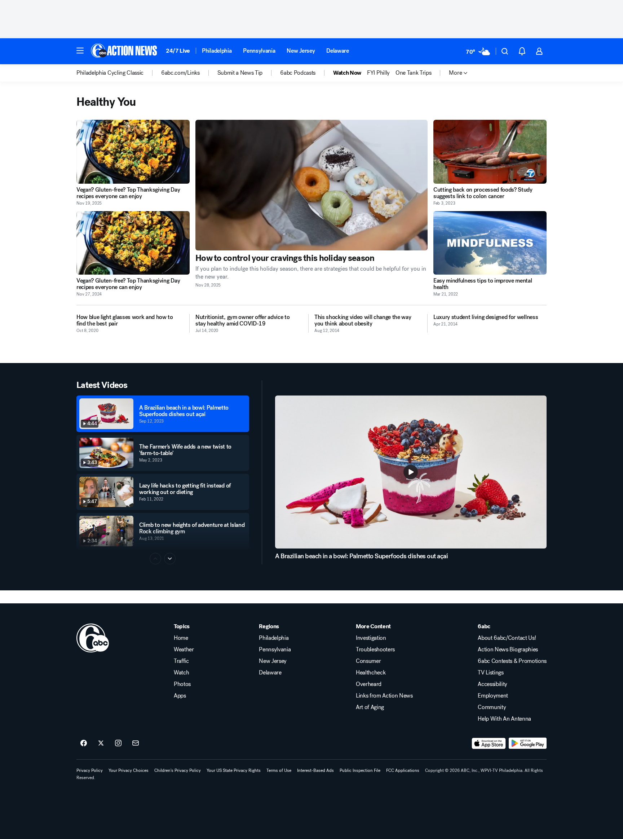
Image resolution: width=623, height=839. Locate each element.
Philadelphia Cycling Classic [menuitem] (109, 73)
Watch (181, 673)
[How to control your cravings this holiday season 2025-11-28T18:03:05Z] (311, 185)
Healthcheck (370, 673)
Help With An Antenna (504, 719)
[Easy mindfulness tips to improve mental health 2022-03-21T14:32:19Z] (490, 243)
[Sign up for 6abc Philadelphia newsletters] (135, 743)
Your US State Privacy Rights (234, 770)
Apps (180, 696)
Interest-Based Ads (315, 770)
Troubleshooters (375, 649)
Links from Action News (384, 696)
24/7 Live (178, 50)
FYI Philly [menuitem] (378, 73)
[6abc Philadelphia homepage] (124, 51)
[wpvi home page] (92, 638)
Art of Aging (370, 707)
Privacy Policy (89, 770)
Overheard (368, 684)
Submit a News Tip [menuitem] (240, 73)
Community (492, 707)
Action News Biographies (508, 649)
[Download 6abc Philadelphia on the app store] (489, 743)
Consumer (368, 661)
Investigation (371, 638)
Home (181, 638)
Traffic (181, 661)
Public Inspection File (360, 770)
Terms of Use (278, 770)
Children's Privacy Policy (177, 770)
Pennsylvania (259, 50)
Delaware (337, 50)
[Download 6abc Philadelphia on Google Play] (528, 743)
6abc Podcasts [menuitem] (297, 73)
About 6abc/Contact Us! (507, 638)
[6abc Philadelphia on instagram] (118, 743)
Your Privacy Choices (129, 770)
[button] (80, 50)
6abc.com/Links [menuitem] (180, 73)
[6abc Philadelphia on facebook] (83, 743)
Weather (184, 649)
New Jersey (301, 50)
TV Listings (490, 673)
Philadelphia (216, 50)
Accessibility (492, 684)
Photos (182, 684)
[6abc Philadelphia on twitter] (101, 743)
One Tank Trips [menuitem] (414, 73)
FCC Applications (402, 770)
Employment (493, 696)
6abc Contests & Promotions (512, 661)
